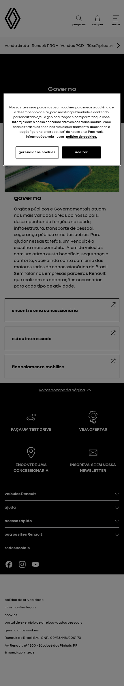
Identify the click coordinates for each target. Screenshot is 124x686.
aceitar (81, 152)
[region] (62, 129)
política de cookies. (81, 137)
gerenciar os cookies (37, 152)
